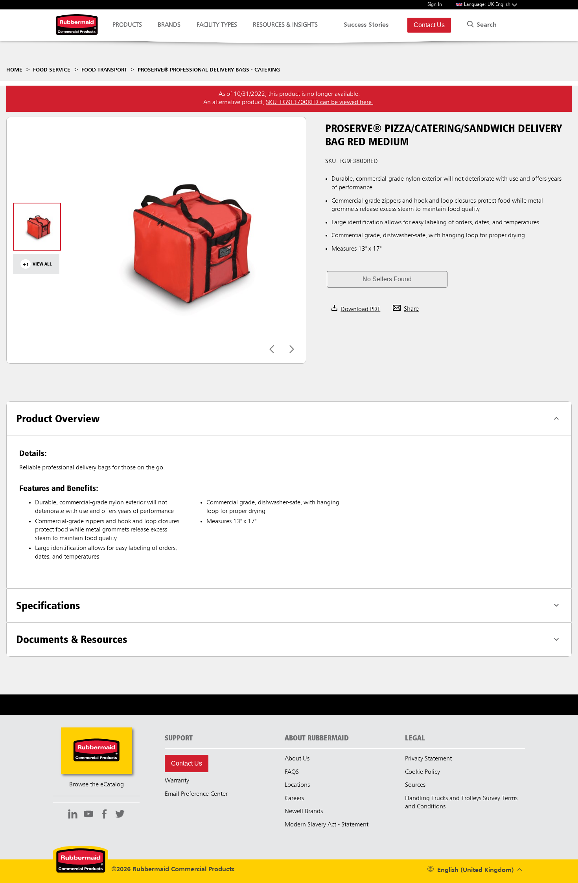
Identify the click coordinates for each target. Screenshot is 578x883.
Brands (169, 25)
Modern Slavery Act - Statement (326, 825)
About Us (297, 759)
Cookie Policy (422, 772)
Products (127, 25)
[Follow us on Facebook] (104, 815)
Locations (297, 785)
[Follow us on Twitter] (120, 815)
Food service (51, 70)
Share (411, 309)
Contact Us (429, 25)
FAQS (292, 772)
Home (14, 70)
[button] (387, 279)
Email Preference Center (196, 794)
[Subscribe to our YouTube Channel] (88, 815)
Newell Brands (304, 811)
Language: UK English (488, 4)
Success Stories (366, 25)
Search (486, 25)
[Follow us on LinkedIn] (73, 815)
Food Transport (104, 70)
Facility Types (217, 25)
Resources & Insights (285, 25)
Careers (294, 798)
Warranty (177, 781)
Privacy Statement (428, 759)
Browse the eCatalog (96, 785)
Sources (415, 785)
